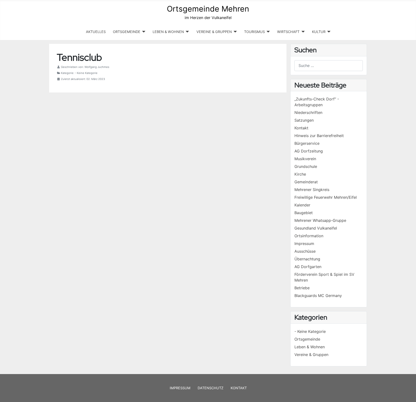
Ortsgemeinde (307, 339)
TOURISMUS (254, 32)
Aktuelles (96, 32)
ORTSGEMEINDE (126, 32)
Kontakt (239, 388)
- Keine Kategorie (310, 331)
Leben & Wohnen (309, 346)
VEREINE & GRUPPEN (214, 32)
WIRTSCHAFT (288, 32)
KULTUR (318, 32)
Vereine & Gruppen (311, 354)
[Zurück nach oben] (407, 393)
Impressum (180, 388)
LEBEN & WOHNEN (168, 32)
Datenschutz (210, 388)
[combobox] (328, 65)
